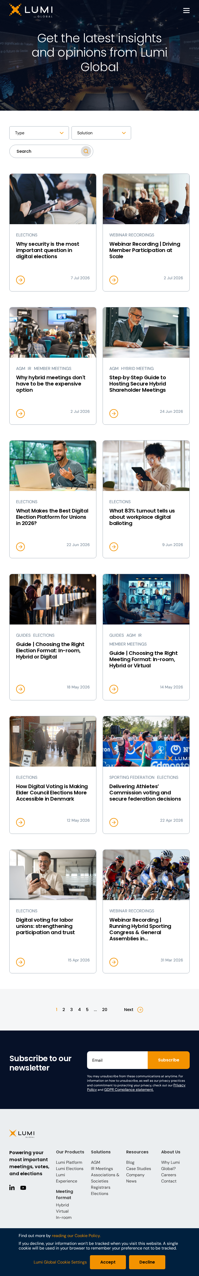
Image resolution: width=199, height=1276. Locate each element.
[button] (45, 10)
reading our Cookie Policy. (76, 1235)
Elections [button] (99, 1193)
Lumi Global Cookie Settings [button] (60, 1262)
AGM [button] (95, 1162)
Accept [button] (108, 1262)
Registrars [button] (100, 1187)
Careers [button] (168, 1175)
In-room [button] (64, 1217)
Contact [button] (168, 1181)
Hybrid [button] (62, 1205)
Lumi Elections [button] (69, 1168)
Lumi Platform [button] (69, 1162)
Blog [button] (130, 1162)
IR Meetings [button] (102, 1168)
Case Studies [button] (138, 1168)
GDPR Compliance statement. (129, 1089)
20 (104, 1010)
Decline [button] (147, 1262)
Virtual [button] (62, 1211)
